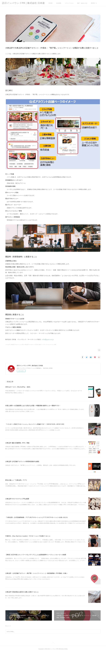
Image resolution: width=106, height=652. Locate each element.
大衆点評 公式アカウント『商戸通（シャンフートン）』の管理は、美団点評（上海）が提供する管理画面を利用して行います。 (41, 465)
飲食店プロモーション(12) (17, 344)
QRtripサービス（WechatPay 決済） (18, 387)
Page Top (53, 643)
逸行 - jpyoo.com (82, 3)
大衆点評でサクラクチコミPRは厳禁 (17, 499)
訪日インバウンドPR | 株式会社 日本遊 (23, 3)
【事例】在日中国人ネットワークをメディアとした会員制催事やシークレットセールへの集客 (35, 555)
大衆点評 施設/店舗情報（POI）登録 (17, 443)
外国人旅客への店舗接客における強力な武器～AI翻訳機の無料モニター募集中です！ (33, 405)
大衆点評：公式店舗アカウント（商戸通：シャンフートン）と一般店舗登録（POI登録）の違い (36, 573)
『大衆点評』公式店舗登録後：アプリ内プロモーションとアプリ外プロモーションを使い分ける (36, 517)
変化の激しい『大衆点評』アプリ (16, 480)
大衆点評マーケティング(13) (31, 344)
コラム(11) (8, 344)
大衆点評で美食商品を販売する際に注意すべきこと (22, 592)
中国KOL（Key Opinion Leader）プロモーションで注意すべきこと (28, 536)
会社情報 (58, 3)
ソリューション (69, 3)
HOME (50, 3)
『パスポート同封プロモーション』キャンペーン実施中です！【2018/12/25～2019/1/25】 (35, 424)
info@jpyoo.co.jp (48, 339)
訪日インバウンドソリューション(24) (47, 344)
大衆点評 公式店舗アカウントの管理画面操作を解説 (22, 461)
